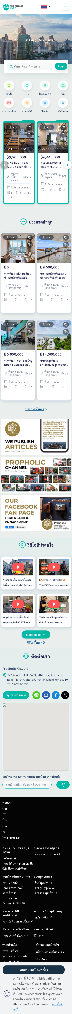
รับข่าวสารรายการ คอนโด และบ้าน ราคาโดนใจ (31, 776)
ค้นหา (61, 66)
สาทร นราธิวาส (43, 929)
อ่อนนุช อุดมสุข (43, 876)
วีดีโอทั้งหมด (34, 642)
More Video (33, 634)
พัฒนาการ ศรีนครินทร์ (16, 929)
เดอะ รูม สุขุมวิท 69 (44, 888)
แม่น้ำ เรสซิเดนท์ (43, 917)
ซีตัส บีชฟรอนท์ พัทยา (14, 868)
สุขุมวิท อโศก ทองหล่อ (16, 876)
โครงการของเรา (11, 837)
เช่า (4, 813)
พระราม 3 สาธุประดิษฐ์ (48, 911)
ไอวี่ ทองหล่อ (9, 898)
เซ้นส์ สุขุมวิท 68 (43, 882)
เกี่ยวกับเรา (42, 959)
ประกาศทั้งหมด (34, 409)
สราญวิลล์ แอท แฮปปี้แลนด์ (17, 921)
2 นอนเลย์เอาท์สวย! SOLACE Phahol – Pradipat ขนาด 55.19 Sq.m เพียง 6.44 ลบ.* (52, 165)
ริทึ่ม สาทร (39, 935)
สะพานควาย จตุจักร (46, 848)
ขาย (4, 808)
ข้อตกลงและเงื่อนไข (47, 944)
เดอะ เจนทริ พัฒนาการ (15, 935)
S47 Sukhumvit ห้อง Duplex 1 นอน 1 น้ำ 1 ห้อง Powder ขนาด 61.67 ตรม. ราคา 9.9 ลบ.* (18, 165)
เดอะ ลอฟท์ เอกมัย (13, 888)
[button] (66, 38)
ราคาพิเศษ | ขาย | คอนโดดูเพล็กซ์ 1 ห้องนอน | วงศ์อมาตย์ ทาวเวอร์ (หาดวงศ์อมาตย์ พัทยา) (18, 363)
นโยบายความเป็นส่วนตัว (50, 952)
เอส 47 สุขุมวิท (10, 882)
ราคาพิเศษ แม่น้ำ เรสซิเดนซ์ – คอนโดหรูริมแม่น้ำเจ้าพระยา (17, 276)
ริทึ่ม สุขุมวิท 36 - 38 (13, 903)
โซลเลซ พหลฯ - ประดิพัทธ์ (48, 854)
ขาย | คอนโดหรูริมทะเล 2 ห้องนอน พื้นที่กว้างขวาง (53, 275)
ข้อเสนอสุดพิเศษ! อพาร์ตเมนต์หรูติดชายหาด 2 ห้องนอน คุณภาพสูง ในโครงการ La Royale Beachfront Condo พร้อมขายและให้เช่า (54, 363)
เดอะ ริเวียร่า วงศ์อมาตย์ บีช (17, 863)
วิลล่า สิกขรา (9, 893)
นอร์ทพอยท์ (9, 858)
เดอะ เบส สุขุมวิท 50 (45, 893)
